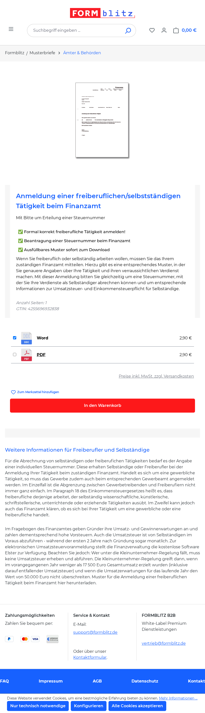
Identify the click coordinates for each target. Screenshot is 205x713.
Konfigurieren (88, 706)
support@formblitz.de (95, 632)
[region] (102, 121)
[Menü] (11, 29)
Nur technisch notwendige (38, 706)
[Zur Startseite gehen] (102, 13)
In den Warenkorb (102, 405)
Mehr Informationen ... (178, 698)
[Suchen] (128, 30)
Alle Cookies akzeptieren (137, 706)
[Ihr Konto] (164, 30)
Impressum (51, 681)
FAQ (4, 681)
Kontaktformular (89, 657)
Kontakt (196, 681)
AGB (97, 681)
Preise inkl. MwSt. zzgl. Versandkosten (156, 376)
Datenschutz (145, 681)
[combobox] (74, 30)
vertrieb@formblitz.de (164, 643)
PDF (41, 354)
